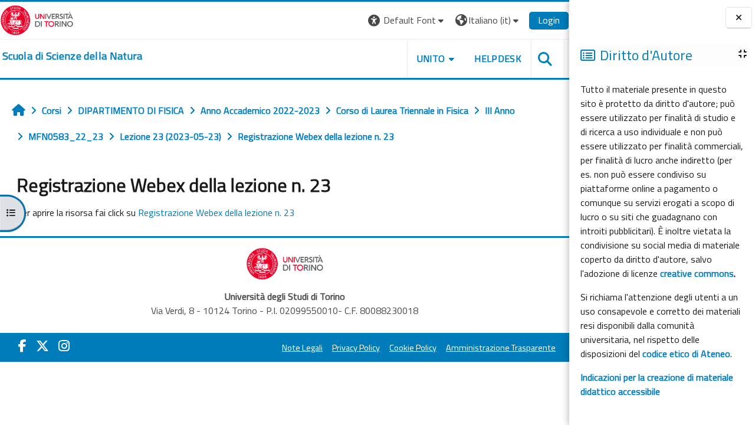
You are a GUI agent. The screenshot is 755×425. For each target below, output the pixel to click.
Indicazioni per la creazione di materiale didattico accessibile (656, 384)
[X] (42, 346)
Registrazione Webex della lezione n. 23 (216, 212)
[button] (407, 20)
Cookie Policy (412, 347)
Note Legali (302, 347)
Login (549, 20)
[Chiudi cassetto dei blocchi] (739, 18)
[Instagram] (64, 346)
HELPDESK (497, 58)
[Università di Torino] (37, 19)
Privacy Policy (356, 347)
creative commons (697, 273)
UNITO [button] (431, 58)
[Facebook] (22, 346)
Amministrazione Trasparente (501, 347)
